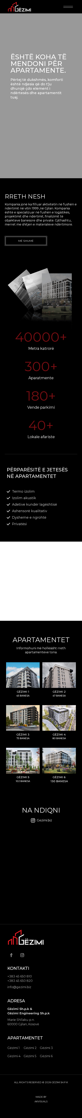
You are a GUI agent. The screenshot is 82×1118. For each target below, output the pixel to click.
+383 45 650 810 (19, 976)
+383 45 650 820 (20, 981)
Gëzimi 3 (22, 734)
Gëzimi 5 (23, 777)
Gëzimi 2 (59, 691)
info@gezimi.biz (19, 987)
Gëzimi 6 (59, 777)
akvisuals (41, 1101)
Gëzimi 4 (59, 734)
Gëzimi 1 (13, 1048)
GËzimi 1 (23, 691)
